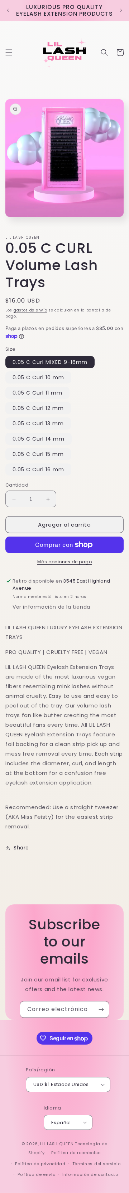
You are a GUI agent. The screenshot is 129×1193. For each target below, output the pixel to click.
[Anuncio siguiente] (121, 10)
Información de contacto (90, 1174)
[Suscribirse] (101, 1009)
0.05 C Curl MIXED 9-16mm (50, 362)
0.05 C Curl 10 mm (38, 377)
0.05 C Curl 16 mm (38, 469)
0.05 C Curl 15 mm (38, 454)
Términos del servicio (96, 1164)
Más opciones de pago (64, 562)
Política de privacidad (40, 1164)
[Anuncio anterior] (8, 10)
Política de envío (37, 1174)
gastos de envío (30, 310)
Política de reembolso (76, 1153)
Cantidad (16, 485)
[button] (9, 52)
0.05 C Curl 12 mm (38, 408)
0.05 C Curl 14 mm (38, 438)
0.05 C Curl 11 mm (37, 392)
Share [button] (21, 847)
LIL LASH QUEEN (56, 1144)
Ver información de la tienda (51, 606)
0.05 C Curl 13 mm (38, 423)
